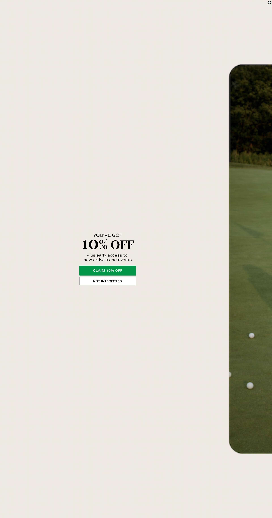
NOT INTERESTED (107, 281)
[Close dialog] (269, 2)
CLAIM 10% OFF (107, 270)
